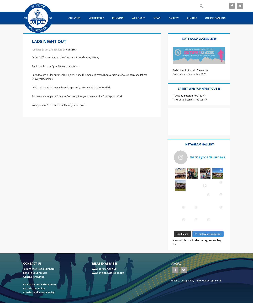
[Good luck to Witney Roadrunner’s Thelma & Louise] (180, 210)
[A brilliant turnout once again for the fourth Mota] (192, 198)
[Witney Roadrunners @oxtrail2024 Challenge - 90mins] (205, 185)
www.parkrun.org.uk (104, 268)
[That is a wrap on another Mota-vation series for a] (180, 185)
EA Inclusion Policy (34, 288)
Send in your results (35, 272)
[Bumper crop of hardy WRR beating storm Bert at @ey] (180, 173)
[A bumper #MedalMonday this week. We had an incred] (205, 173)
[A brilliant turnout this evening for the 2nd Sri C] (205, 223)
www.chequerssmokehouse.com (116, 75)
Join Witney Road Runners (38, 268)
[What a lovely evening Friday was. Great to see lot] (217, 210)
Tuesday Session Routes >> (189, 95)
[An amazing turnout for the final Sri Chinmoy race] (192, 223)
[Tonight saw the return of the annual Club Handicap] (217, 185)
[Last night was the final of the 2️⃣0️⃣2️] (192, 185)
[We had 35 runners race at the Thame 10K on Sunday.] (192, 210)
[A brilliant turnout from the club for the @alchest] (180, 198)
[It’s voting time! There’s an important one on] (205, 210)
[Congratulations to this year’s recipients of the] (192, 173)
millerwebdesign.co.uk (208, 280)
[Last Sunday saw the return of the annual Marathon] (205, 198)
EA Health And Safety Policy (40, 284)
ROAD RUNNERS (37, 18)
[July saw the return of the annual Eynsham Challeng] (217, 198)
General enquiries (33, 276)
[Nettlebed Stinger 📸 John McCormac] (217, 223)
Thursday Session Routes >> (190, 99)
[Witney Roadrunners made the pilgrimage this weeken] (217, 173)
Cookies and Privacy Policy (39, 292)
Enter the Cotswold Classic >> (190, 70)
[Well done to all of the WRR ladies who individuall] (180, 223)
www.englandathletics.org (108, 272)
